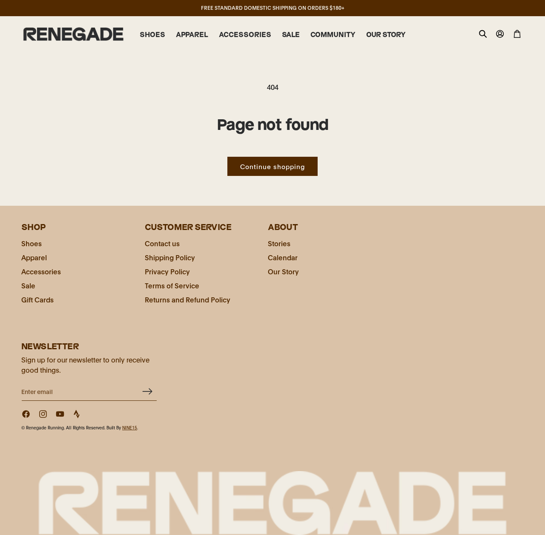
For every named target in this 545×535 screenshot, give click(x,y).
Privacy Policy (167, 271)
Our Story (283, 271)
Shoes (31, 243)
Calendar (283, 257)
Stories (279, 243)
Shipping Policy (170, 257)
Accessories (41, 271)
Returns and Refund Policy (187, 299)
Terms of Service (172, 285)
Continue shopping (272, 166)
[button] (152, 35)
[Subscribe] (147, 391)
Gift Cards (37, 299)
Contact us (162, 243)
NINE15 (129, 427)
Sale (28, 285)
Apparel (34, 257)
